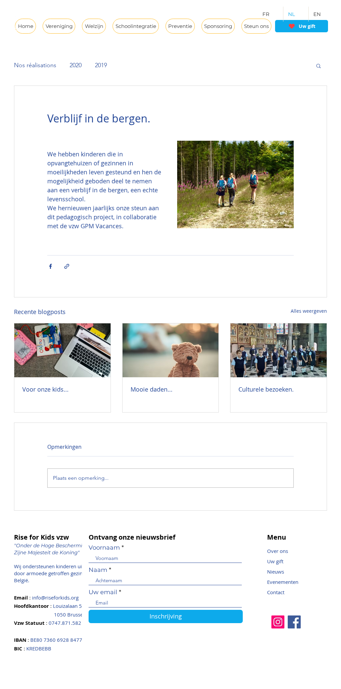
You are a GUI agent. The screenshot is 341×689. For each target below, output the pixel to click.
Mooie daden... (151, 389)
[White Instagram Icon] (14, 28)
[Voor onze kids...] (62, 350)
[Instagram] (277, 621)
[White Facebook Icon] (14, 15)
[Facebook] (294, 621)
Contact (275, 592)
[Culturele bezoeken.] (278, 350)
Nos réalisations (35, 65)
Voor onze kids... (45, 389)
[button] (318, 65)
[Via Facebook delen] (50, 266)
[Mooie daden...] (171, 350)
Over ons (277, 551)
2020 (76, 65)
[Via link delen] (67, 266)
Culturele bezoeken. (266, 389)
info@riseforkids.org (55, 597)
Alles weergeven (309, 311)
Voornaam (104, 548)
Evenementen (282, 582)
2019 (101, 65)
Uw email (103, 592)
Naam (98, 570)
